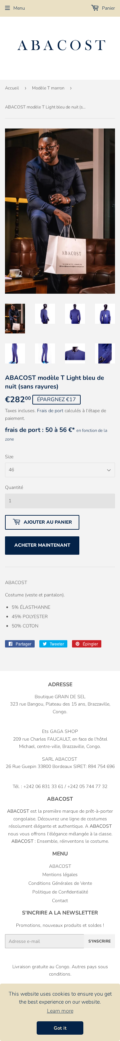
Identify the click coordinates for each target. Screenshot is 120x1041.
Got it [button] (60, 1028)
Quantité (14, 487)
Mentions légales (60, 874)
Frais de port (50, 411)
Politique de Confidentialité (60, 892)
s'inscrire (99, 941)
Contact (60, 900)
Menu (19, 8)
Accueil (12, 88)
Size (9, 457)
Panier (108, 8)
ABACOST (60, 866)
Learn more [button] (60, 1011)
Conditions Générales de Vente (60, 883)
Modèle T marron (48, 88)
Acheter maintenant (42, 545)
